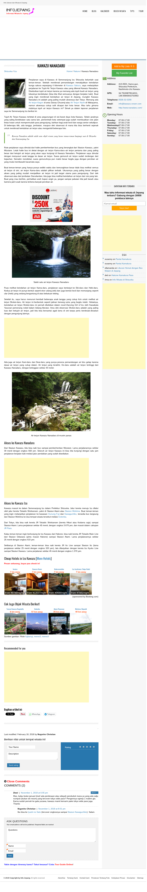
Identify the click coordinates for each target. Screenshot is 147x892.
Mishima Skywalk (81, 609)
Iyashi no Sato (34, 812)
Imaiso (15, 569)
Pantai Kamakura (123, 259)
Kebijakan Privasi (118, 878)
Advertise (61, 878)
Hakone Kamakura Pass (122, 275)
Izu (15, 71)
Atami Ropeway (59, 609)
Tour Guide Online (64, 864)
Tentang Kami (72, 878)
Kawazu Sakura (73, 85)
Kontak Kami (84, 878)
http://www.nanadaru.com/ (130, 108)
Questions (12, 830)
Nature (77, 71)
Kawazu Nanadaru (51, 65)
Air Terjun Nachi (78, 102)
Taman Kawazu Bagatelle (15, 609)
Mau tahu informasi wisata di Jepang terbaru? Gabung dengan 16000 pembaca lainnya (124, 195)
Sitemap (140, 878)
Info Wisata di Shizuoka (122, 280)
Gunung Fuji (54, 514)
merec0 (45, 636)
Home (84, 11)
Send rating (13, 765)
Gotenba (62, 517)
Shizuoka (8, 71)
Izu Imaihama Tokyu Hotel (81, 569)
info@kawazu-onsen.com (130, 104)
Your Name (14, 747)
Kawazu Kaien (37, 569)
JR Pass (8, 528)
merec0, (37, 636)
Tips (132, 11)
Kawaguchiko (70, 514)
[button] (51, 251)
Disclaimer (131, 878)
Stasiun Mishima (72, 511)
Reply (94, 792)
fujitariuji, (29, 636)
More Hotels (44, 558)
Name (11, 846)
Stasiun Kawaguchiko (77, 812)
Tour (141, 11)
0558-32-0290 (125, 100)
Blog (94, 11)
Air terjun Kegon (36, 102)
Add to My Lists (124, 66)
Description (14, 754)
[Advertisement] (73, 38)
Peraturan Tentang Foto (100, 878)
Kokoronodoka (59, 569)
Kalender (105, 11)
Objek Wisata (119, 11)
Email (10, 851)
